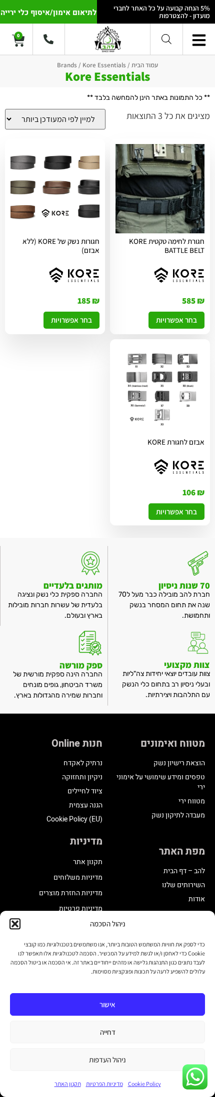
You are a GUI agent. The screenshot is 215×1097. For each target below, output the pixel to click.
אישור (108, 1004)
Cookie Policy (144, 1083)
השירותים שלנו (183, 885)
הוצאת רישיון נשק (179, 763)
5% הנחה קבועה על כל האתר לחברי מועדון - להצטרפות (162, 12)
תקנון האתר (67, 1083)
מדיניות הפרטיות (104, 1083)
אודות (196, 899)
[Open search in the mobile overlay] (167, 39)
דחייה (108, 1032)
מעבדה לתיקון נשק (178, 815)
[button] (15, 924)
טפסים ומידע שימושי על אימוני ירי (160, 782)
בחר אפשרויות (176, 320)
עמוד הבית (145, 65)
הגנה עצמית (85, 805)
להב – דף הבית (184, 871)
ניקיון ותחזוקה (82, 777)
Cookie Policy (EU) (74, 819)
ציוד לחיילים (85, 791)
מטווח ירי (191, 801)
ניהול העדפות (107, 1059)
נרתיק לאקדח (83, 763)
